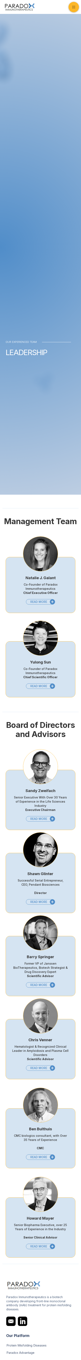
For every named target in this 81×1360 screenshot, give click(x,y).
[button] (74, 7)
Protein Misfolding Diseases (26, 1345)
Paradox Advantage (20, 1353)
